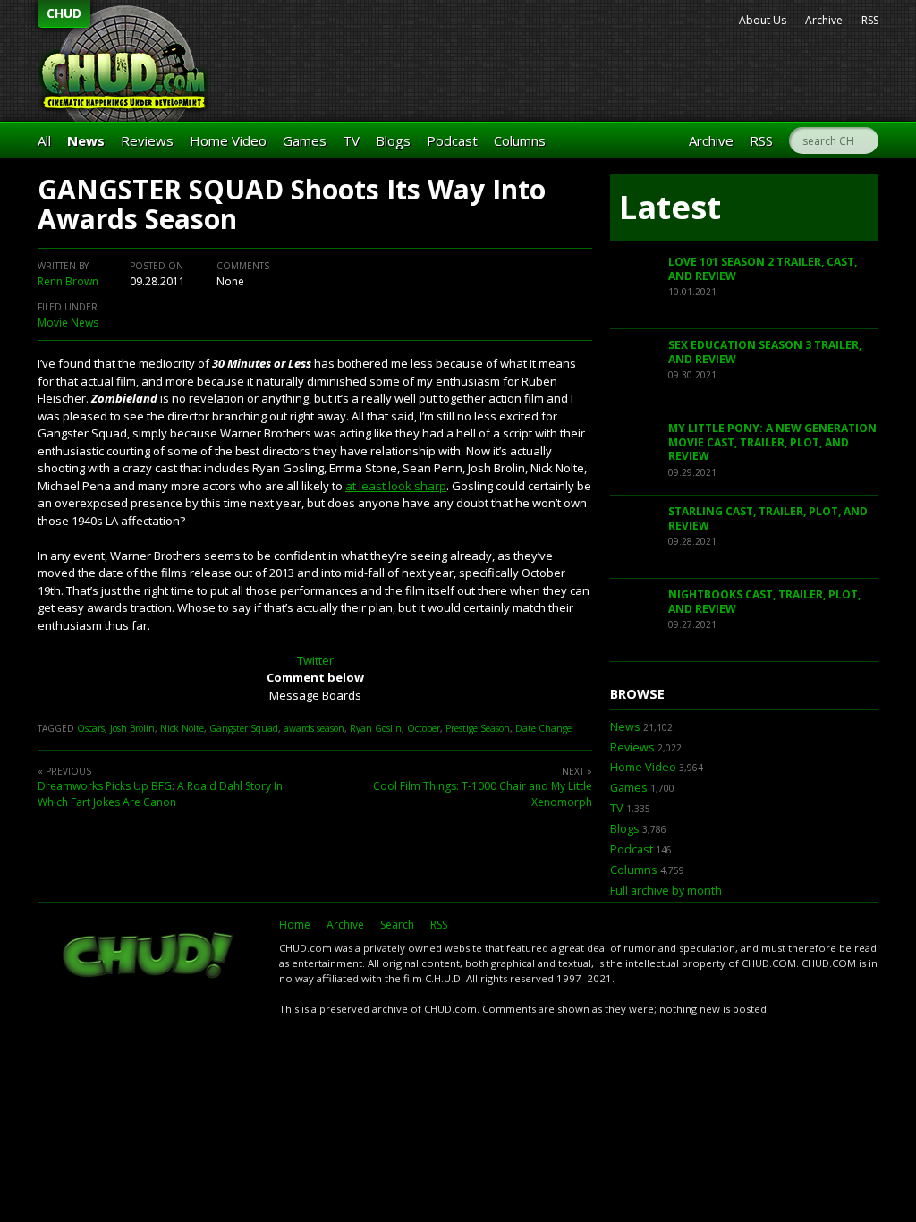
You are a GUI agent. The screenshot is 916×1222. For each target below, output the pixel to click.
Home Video (228, 140)
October (423, 728)
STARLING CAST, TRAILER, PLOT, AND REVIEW (768, 518)
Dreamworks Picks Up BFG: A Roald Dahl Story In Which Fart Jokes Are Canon (160, 794)
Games (305, 140)
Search (397, 924)
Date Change (543, 728)
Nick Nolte (182, 728)
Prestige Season (477, 728)
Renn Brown (68, 281)
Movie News (68, 322)
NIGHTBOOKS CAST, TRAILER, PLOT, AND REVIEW (764, 601)
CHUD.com (149, 957)
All (44, 140)
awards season (314, 728)
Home (294, 924)
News (86, 140)
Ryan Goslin (376, 728)
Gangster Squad (243, 728)
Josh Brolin (132, 728)
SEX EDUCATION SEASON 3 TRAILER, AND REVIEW (764, 352)
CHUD (64, 12)
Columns (520, 140)
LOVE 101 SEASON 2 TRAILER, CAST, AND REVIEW (762, 269)
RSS (869, 20)
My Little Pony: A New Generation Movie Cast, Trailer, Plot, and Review (772, 441)
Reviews (147, 140)
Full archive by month (666, 890)
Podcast (452, 140)
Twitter (315, 660)
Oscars (91, 728)
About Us (762, 20)
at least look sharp (395, 486)
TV (351, 140)
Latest (670, 207)
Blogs (393, 140)
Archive (824, 20)
